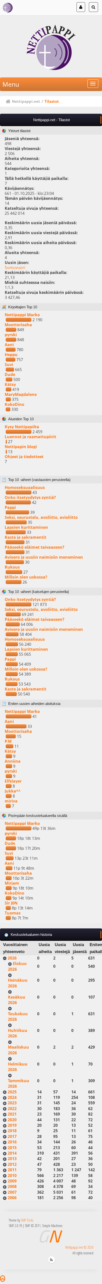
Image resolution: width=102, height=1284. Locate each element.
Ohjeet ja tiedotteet (24, 456)
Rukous (12, 567)
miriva (11, 801)
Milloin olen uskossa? (26, 577)
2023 (12, 1103)
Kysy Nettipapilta (22, 426)
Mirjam (12, 883)
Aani (9, 344)
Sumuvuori (15, 267)
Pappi (10, 507)
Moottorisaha (18, 324)
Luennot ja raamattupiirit (30, 436)
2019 (12, 1125)
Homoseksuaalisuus (25, 487)
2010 (12, 1175)
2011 (12, 1170)
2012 (12, 1164)
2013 (12, 1158)
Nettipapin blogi (21, 446)
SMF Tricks (27, 1220)
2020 (12, 1120)
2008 (12, 1186)
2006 (12, 1197)
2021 (12, 1114)
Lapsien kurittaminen (26, 527)
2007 (12, 1192)
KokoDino (14, 404)
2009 (12, 1181)
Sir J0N (11, 903)
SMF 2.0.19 (15, 1225)
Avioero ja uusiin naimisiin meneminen (44, 557)
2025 (12, 1092)
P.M (8, 741)
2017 (12, 1136)
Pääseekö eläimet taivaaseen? (34, 547)
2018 (12, 1130)
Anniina (13, 761)
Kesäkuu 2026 (16, 999)
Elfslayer (13, 781)
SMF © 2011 (33, 1225)
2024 (12, 1097)
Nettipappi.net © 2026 (79, 1247)
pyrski (11, 334)
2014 (12, 1153)
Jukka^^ (13, 791)
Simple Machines (52, 1225)
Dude (10, 374)
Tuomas (13, 913)
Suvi (9, 364)
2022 (12, 1108)
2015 (12, 1147)
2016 (12, 1142)
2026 (12, 958)
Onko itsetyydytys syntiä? (30, 497)
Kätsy (10, 384)
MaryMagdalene (21, 394)
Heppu (11, 354)
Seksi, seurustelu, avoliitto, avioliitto (41, 517)
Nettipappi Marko (22, 315)
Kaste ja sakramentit (25, 537)
